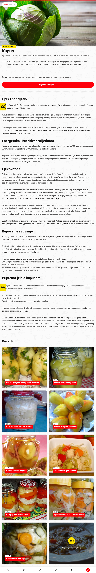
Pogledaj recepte (46, 85)
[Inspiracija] (24, 570)
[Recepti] (40, 570)
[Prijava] (88, 570)
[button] (56, 570)
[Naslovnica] (8, 570)
